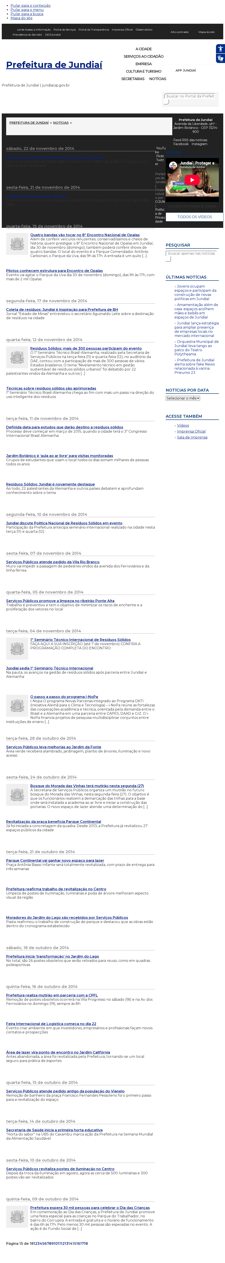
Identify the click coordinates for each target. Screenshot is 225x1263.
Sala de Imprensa (192, 437)
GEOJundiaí (53, 34)
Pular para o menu (27, 10)
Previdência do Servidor (27, 34)
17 (82, 1243)
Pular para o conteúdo (31, 6)
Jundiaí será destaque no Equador (37, 196)
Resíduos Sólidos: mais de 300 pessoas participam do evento (86, 348)
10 (56, 1243)
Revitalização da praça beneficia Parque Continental (53, 822)
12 (63, 1243)
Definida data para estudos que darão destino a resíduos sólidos (64, 427)
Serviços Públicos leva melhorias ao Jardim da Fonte (53, 747)
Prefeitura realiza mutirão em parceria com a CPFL (52, 995)
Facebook (181, 144)
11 (59, 1243)
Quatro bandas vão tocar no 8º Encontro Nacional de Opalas (85, 235)
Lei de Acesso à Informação (34, 29)
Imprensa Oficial (122, 29)
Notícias (157, 79)
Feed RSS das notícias (190, 140)
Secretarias (132, 79)
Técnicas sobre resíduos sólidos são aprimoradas (51, 388)
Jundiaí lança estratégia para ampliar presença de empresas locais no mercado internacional (196, 329)
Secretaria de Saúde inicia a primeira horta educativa (54, 1130)
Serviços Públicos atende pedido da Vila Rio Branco (53, 562)
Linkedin (201, 58)
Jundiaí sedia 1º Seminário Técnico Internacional (49, 668)
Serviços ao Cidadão (143, 56)
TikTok (186, 58)
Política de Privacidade (160, 215)
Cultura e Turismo (143, 71)
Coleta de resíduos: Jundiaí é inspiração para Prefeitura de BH (62, 310)
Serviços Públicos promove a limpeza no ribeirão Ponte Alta (60, 601)
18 (86, 1243)
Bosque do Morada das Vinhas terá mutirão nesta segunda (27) (87, 786)
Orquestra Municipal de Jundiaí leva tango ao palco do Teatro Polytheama (196, 348)
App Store (200, 70)
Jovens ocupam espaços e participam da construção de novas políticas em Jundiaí (195, 292)
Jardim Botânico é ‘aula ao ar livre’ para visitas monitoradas (59, 456)
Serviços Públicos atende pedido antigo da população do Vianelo (65, 1091)
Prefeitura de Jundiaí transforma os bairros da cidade (54, 157)
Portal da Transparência (94, 29)
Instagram (178, 58)
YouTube (193, 58)
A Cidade (144, 49)
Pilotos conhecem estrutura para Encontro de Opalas (54, 271)
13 (66, 1243)
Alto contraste (180, 32)
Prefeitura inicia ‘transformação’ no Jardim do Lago (52, 956)
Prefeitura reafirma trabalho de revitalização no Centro (56, 889)
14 (70, 1243)
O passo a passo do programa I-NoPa (64, 697)
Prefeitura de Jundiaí (54, 64)
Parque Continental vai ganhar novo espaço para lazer (55, 860)
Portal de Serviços (65, 29)
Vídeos (183, 425)
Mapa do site (22, 18)
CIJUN (160, 202)
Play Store (208, 70)
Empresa (144, 64)
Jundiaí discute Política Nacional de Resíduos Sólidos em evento (64, 523)
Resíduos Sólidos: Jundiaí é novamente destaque (50, 484)
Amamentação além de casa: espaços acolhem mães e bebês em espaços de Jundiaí (196, 311)
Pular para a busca (27, 14)
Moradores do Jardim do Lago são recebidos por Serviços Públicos (67, 918)
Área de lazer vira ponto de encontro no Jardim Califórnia (58, 1052)
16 (78, 1243)
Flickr (208, 58)
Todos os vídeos (194, 217)
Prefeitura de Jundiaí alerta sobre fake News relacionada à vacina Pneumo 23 (194, 366)
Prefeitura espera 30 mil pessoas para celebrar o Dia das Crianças (90, 1208)
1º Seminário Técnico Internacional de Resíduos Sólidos (80, 640)
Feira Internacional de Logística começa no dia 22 (51, 1024)
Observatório (144, 29)
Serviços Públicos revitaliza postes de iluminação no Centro (60, 1169)
